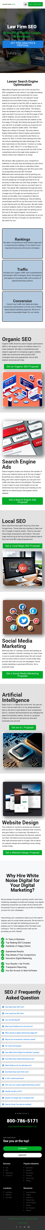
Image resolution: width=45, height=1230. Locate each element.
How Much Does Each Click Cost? (17, 1072)
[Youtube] (28, 1227)
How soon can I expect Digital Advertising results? (22, 1085)
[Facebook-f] (16, 1227)
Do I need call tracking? (13, 1046)
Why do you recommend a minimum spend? (20, 1039)
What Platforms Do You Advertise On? (18, 1065)
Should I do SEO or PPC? (13, 1091)
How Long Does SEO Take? (14, 1013)
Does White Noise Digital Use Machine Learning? (22, 1052)
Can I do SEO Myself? (12, 1020)
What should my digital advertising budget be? (21, 1033)
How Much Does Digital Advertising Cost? (19, 1059)
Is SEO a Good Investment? (14, 1078)
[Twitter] (24, 1227)
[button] (25, 4)
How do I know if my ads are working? (18, 1104)
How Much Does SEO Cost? (14, 1007)
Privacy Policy (22, 1223)
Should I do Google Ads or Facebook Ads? (19, 1098)
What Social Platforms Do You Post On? (19, 1026)
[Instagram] (20, 1227)
